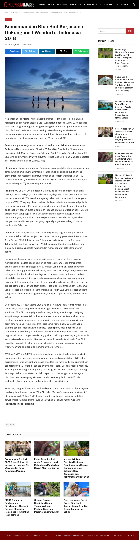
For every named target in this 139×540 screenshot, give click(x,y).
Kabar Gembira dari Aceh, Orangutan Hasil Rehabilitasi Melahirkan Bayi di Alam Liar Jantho (46, 463)
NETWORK (118, 535)
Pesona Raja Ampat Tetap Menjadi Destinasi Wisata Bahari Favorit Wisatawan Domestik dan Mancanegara (124, 109)
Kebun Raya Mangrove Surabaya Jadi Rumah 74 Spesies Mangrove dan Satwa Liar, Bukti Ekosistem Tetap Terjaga (124, 58)
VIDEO (90, 535)
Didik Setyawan (13, 45)
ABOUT (67, 535)
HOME (42, 4)
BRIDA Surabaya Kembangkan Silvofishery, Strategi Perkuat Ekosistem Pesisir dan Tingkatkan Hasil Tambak (17, 507)
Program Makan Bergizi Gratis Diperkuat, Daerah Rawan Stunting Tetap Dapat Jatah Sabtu (76, 506)
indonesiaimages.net (20, 535)
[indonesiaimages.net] (19, 4)
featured (10, 425)
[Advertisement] (116, 225)
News (51, 4)
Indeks (124, 4)
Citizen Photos (109, 4)
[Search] (133, 4)
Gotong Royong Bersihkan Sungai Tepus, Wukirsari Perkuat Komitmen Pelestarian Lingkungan (46, 506)
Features (62, 4)
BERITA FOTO (78, 535)
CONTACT (130, 535)
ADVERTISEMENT (103, 535)
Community (90, 4)
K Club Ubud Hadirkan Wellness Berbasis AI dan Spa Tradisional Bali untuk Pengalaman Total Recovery (124, 84)
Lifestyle (75, 4)
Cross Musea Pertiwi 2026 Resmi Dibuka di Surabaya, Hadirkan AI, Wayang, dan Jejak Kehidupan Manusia (17, 465)
